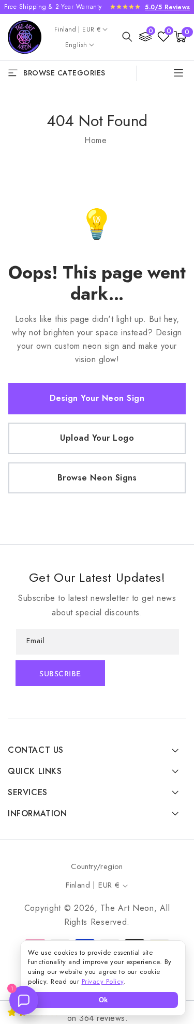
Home (95, 140)
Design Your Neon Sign (97, 398)
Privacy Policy (103, 981)
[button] (127, 36)
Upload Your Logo (97, 438)
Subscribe (60, 674)
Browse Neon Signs (97, 478)
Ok (103, 1000)
